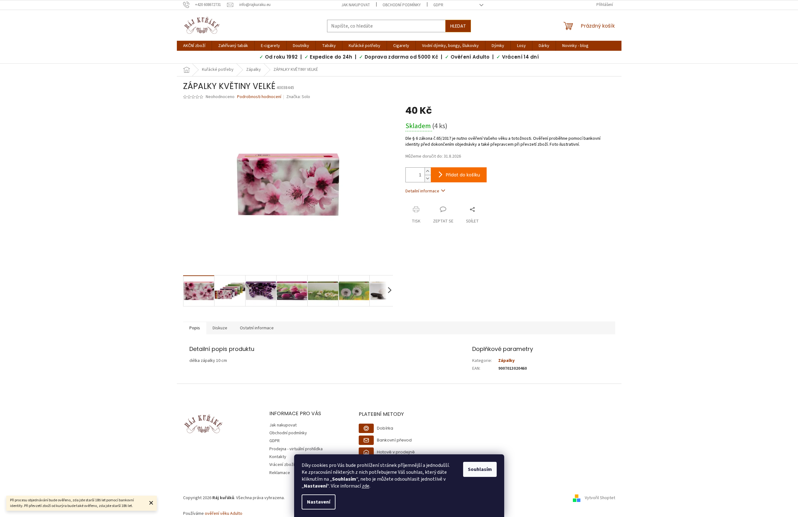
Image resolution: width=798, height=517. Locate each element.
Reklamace (279, 473)
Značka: (298, 97)
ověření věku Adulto (223, 513)
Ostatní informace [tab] (257, 328)
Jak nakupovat (355, 5)
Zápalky (506, 361)
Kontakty (277, 457)
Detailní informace (422, 191)
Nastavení (318, 502)
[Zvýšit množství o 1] (428, 171)
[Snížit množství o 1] (428, 178)
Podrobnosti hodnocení (259, 97)
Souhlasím (480, 469)
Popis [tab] (194, 328)
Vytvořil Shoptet (600, 498)
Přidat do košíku (463, 175)
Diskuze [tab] (220, 328)
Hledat (458, 26)
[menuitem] (194, 46)
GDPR (438, 5)
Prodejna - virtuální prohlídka (296, 449)
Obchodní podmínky (402, 5)
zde (365, 486)
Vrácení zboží (281, 465)
